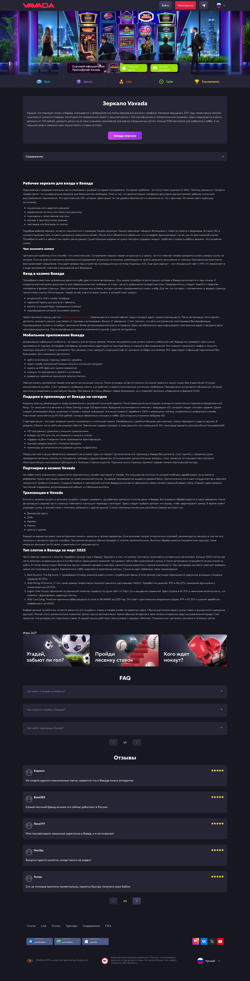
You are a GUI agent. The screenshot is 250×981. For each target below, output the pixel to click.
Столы (56, 925)
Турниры (71, 925)
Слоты (31, 925)
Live (43, 925)
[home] (38, 5)
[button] (246, 43)
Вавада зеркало (125, 135)
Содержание (91, 925)
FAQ (108, 925)
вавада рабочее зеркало (76, 317)
